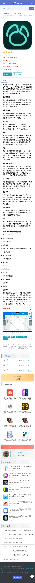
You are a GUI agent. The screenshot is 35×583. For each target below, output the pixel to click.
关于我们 (3, 567)
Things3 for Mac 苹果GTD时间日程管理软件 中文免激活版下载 (20, 509)
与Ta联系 (22, 455)
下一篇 (28, 378)
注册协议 (19, 567)
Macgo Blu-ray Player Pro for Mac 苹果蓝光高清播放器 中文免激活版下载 (20, 474)
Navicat (6, 338)
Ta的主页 (22, 452)
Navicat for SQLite (21, 337)
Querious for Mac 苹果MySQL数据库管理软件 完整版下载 (25, 398)
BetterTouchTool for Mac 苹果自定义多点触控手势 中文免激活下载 (20, 481)
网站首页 (6, 13)
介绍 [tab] (4, 80)
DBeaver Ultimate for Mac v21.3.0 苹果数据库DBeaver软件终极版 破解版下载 (10, 426)
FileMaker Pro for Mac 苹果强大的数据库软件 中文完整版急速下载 (25, 439)
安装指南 (18, 74)
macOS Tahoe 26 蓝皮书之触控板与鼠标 (15, 551)
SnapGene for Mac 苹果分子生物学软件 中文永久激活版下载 (20, 467)
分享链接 (18, 379)
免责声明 (9, 567)
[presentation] (4, 323)
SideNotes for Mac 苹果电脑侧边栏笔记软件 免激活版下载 (20, 488)
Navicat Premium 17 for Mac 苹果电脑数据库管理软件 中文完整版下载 (25, 412)
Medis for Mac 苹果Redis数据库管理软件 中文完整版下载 (10, 398)
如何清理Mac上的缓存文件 (11, 559)
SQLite (13, 337)
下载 (30, 360)
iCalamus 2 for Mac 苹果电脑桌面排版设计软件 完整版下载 (20, 502)
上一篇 (6, 378)
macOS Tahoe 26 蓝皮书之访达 (13, 542)
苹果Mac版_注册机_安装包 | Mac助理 (16, 568)
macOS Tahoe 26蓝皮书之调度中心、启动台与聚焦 (18, 534)
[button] (12, 333)
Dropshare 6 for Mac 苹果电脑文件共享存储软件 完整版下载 (20, 516)
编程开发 (20, 13)
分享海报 (18, 376)
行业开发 (13, 13)
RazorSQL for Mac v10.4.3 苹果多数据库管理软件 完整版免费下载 (10, 439)
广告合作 (14, 567)
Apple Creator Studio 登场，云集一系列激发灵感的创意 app (18, 530)
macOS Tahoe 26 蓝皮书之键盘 (13, 538)
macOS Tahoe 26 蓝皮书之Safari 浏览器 (15, 546)
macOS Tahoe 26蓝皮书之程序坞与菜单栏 (16, 555)
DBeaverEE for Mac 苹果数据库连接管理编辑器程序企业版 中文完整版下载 (25, 426)
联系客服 (18, 577)
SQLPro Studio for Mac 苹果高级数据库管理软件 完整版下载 (10, 412)
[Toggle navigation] (3, 3)
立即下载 (8, 74)
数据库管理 (7, 337)
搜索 (31, 8)
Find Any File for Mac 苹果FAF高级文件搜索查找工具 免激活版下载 (20, 495)
